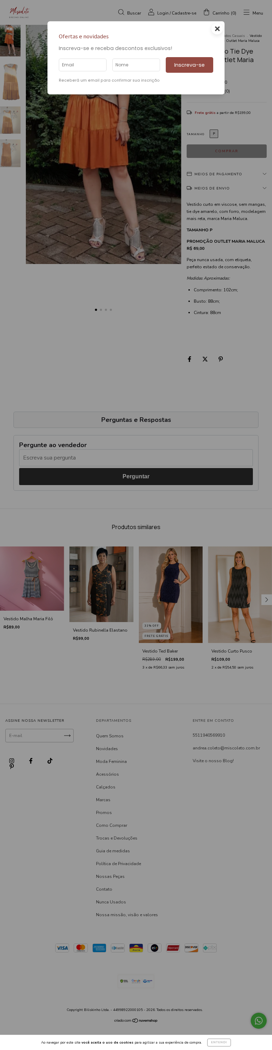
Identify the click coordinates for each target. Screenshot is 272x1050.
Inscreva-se (189, 64)
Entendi (219, 1042)
